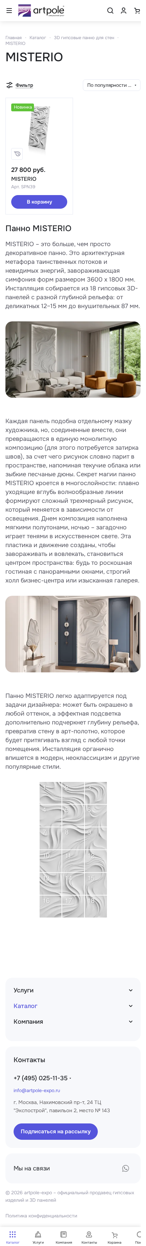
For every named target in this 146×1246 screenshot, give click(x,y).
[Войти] (124, 10)
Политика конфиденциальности (41, 1216)
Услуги (24, 990)
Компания (28, 1021)
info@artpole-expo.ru (37, 1090)
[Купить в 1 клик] (17, 153)
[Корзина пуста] (137, 10)
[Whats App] (125, 1168)
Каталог (25, 1006)
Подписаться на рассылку (56, 1131)
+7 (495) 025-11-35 (41, 1078)
